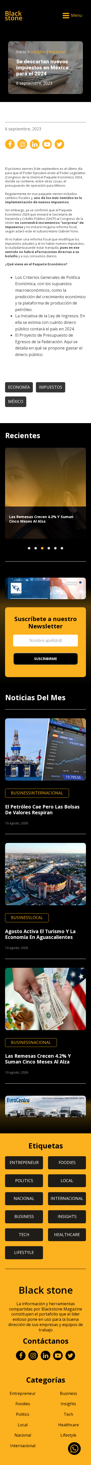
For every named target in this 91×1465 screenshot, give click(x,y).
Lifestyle (68, 1435)
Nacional (56, 52)
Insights (38, 52)
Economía (19, 387)
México (15, 401)
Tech (68, 1414)
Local (36, 917)
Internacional (46, 793)
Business (20, 793)
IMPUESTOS (50, 387)
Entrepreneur (23, 1393)
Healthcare (68, 1425)
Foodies (22, 1403)
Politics (22, 1414)
